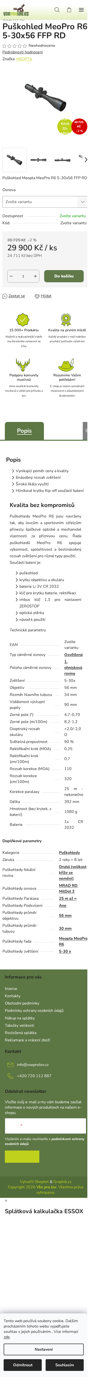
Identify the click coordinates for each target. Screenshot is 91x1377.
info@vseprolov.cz (33, 1064)
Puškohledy (69, 852)
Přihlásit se (22, 1156)
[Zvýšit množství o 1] (35, 276)
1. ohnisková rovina (73, 667)
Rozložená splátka (20, 1032)
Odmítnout (23, 1365)
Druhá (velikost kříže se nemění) (72, 872)
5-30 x (65, 951)
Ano (62, 905)
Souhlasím (64, 1365)
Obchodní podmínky (22, 1003)
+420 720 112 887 (34, 1076)
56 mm (65, 915)
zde (7, 1337)
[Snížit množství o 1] (11, 276)
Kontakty (12, 996)
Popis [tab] (24, 431)
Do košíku (64, 276)
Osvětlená (73, 654)
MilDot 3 (66, 891)
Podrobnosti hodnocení (22, 52)
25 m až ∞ (68, 898)
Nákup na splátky (20, 1018)
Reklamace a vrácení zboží (27, 1040)
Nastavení (44, 1349)
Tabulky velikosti (19, 1025)
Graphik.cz (62, 1181)
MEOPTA (24, 59)
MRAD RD (68, 885)
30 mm (65, 928)
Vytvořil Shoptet (34, 1181)
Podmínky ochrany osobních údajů (34, 1010)
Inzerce (11, 988)
